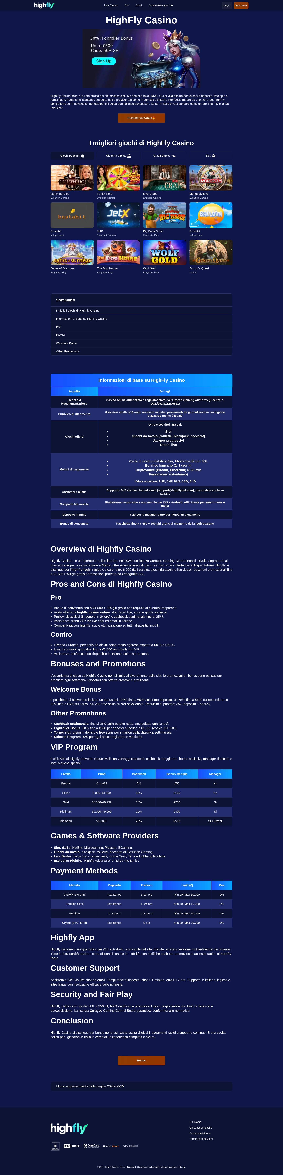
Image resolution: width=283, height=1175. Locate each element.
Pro (58, 326)
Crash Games (161, 155)
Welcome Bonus (66, 343)
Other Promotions (67, 351)
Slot (208, 155)
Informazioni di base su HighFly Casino (81, 318)
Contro (60, 335)
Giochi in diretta (116, 155)
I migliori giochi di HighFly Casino (77, 310)
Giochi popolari (69, 155)
